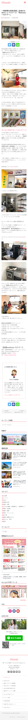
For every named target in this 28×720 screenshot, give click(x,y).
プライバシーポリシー (21, 717)
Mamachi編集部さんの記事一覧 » (12, 395)
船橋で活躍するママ (8, 517)
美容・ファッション (8, 513)
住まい (5, 500)
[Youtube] (18, 611)
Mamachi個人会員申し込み (9, 688)
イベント (5, 498)
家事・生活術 (6, 508)
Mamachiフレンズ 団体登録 (10, 685)
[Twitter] (11, 672)
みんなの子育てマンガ (9, 695)
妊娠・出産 (6, 504)
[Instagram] (10, 611)
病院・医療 (6, 511)
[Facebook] (14, 611)
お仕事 (5, 496)
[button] (25, 2)
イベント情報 (7, 698)
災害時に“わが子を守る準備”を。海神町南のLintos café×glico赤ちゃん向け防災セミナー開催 (19, 473)
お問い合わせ (7, 708)
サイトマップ (12, 717)
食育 (4, 521)
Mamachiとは (7, 677)
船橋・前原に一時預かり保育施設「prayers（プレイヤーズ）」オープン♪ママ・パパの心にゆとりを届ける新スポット (19, 455)
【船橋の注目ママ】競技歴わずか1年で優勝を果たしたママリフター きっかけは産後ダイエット (19, 482)
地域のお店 (15, 17)
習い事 (5, 515)
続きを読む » (24, 600)
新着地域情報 (7, 701)
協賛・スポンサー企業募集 (9, 683)
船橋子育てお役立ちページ (10, 704)
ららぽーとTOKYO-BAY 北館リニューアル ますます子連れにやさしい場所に (19, 464)
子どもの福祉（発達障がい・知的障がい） (14, 506)
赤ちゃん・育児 (7, 519)
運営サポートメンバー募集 (9, 690)
